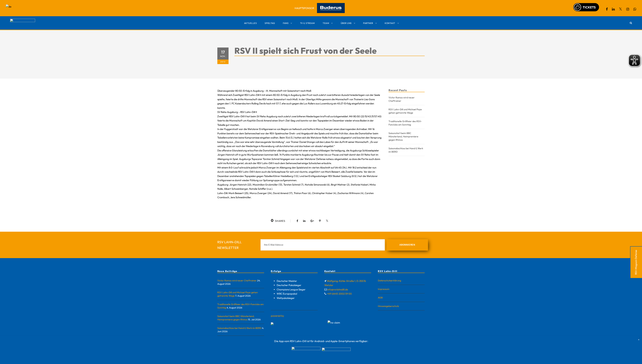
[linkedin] (613, 9)
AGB (380, 297)
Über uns (346, 23)
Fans (285, 23)
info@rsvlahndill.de (337, 289)
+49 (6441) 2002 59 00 (339, 293)
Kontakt (390, 23)
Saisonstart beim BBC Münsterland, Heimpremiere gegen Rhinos (403, 136)
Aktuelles (250, 23)
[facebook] (607, 9)
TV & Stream (307, 23)
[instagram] (627, 9)
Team (326, 23)
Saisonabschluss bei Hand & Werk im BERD (239, 328)
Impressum (383, 289)
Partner (368, 23)
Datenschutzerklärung (389, 280)
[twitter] (620, 9)
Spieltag (270, 23)
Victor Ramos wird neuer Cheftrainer (237, 280)
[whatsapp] (634, 9)
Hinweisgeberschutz (388, 306)
